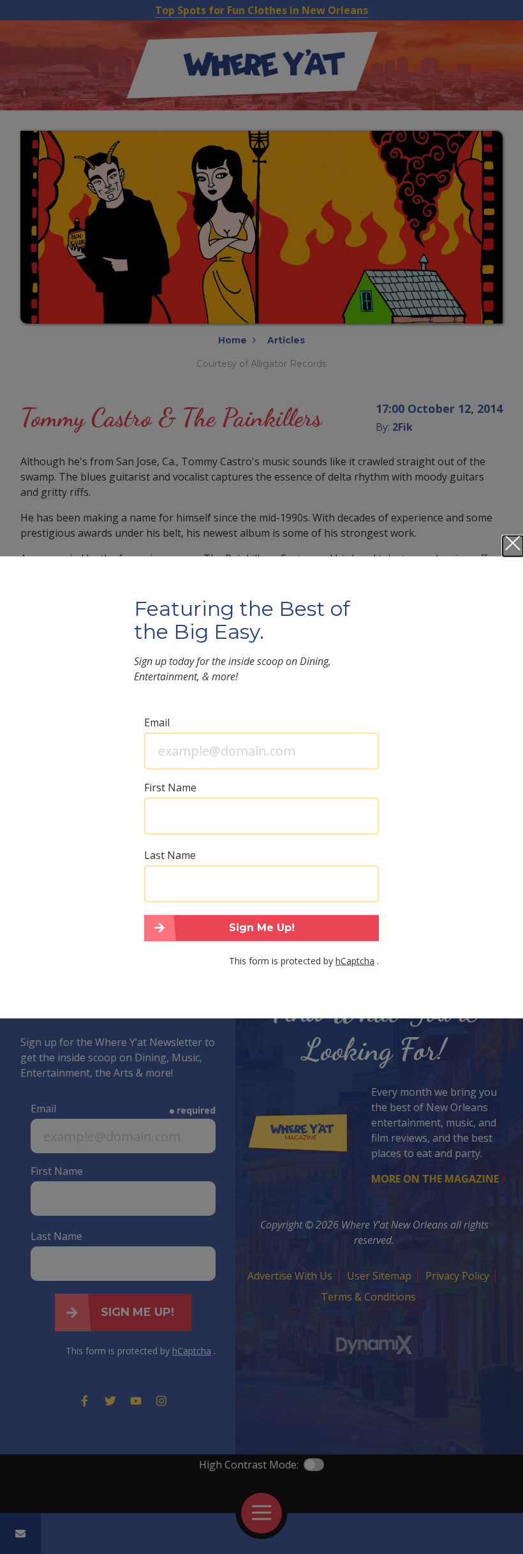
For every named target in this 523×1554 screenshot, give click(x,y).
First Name (170, 787)
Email (157, 722)
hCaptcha (354, 961)
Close (513, 545)
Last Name (170, 855)
